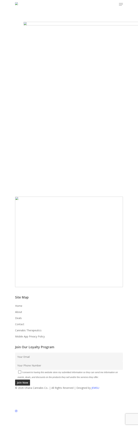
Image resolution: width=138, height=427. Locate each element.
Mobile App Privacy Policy (30, 336)
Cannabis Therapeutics (28, 330)
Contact (19, 324)
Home (18, 305)
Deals (18, 318)
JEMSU (95, 388)
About (18, 312)
